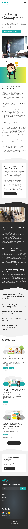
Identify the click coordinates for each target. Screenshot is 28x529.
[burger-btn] (25, 3)
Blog (3, 500)
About (3, 494)
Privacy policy (14, 521)
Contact (4, 503)
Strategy (4, 497)
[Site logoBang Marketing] (5, 3)
